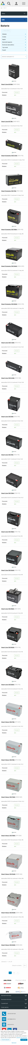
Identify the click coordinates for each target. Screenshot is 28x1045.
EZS (1, 7)
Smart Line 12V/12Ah (7, 493)
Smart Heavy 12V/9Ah (7, 760)
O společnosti (4, 1003)
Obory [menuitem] (3, 13)
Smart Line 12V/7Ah (7, 455)
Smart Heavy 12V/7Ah (7, 722)
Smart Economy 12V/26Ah (9, 266)
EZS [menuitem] (3, 20)
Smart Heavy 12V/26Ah (8, 874)
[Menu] (23, 3)
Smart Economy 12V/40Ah (9, 304)
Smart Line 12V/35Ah (7, 609)
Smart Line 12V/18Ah (7, 532)
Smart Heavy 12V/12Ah (8, 797)
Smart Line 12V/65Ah (7, 684)
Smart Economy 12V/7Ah (8, 191)
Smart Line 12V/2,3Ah (7, 378)
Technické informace (6, 999)
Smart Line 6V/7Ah (7, 121)
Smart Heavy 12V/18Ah (8, 835)
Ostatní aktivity (4, 1007)
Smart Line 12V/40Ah (7, 647)
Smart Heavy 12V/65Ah (8, 945)
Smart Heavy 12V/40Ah (8, 912)
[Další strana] (17, 973)
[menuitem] (14, 34)
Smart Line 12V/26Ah (7, 570)
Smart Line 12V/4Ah (7, 416)
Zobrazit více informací (21, 1037)
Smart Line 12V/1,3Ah (7, 342)
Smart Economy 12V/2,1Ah (9, 155)
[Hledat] (8, 3)
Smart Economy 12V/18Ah (9, 229)
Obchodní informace (6, 995)
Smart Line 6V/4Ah (7, 84)
